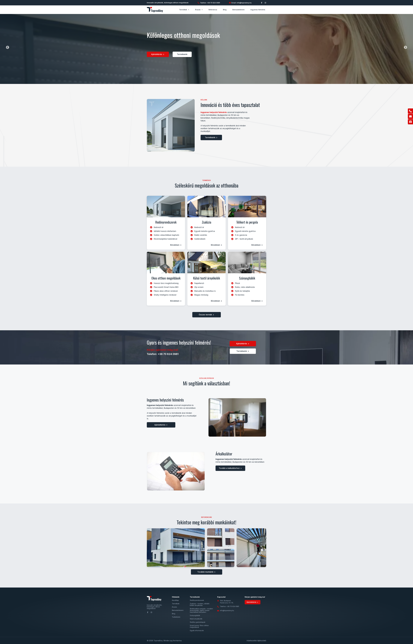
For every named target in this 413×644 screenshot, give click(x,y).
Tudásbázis (176, 617)
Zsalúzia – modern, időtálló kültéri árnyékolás (199, 604)
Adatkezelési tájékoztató (256, 640)
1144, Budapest (225, 601)
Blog (225, 10)
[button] (7, 47)
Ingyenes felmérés (257, 10)
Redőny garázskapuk (197, 622)
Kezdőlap (175, 600)
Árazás (197, 10)
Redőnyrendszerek (197, 600)
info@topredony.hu (227, 610)
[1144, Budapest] (218, 601)
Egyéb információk (197, 630)
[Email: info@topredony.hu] (230, 3)
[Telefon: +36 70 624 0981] (198, 3)
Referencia (213, 10)
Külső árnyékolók (196, 619)
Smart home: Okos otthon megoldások (199, 626)
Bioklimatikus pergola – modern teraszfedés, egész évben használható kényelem (201, 610)
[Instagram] (265, 3)
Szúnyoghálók (195, 615)
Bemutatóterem (238, 10)
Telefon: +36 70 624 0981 (210, 3)
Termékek (183, 10)
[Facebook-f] (261, 3)
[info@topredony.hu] (218, 611)
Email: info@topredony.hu (241, 3)
